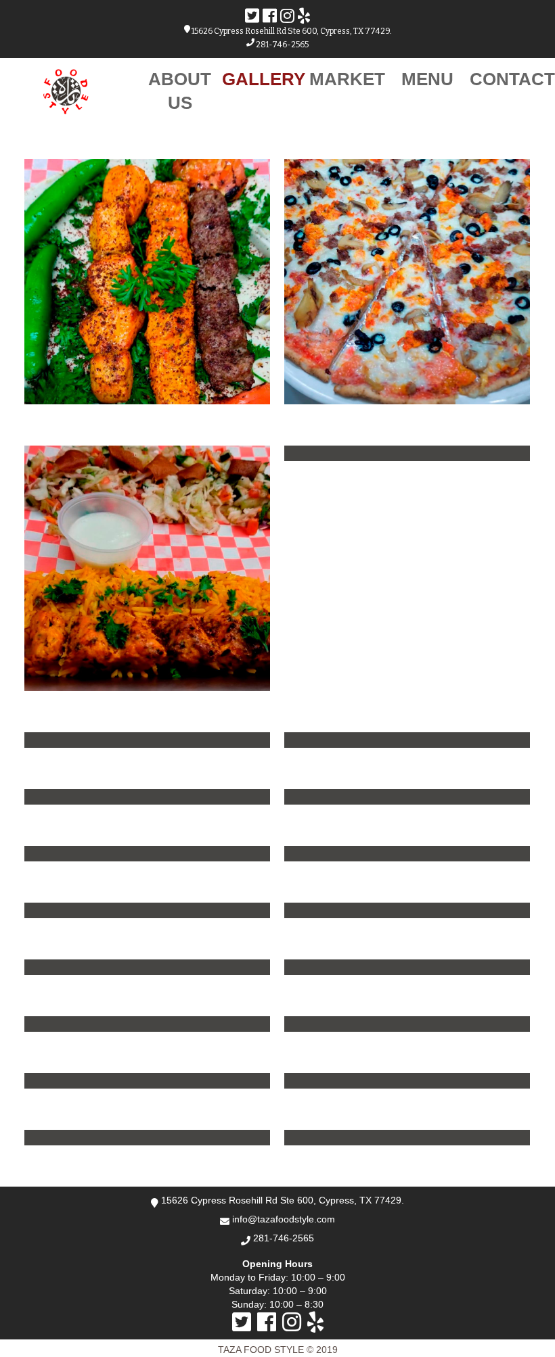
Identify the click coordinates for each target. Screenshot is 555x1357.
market (347, 79)
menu (427, 79)
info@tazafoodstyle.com (283, 1219)
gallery (263, 79)
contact (512, 79)
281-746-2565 (281, 44)
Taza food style (262, 1349)
